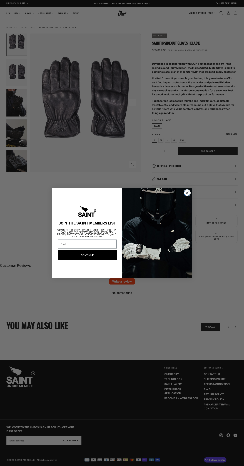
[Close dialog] (187, 193)
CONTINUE (87, 255)
